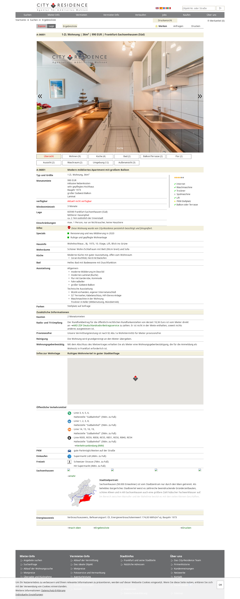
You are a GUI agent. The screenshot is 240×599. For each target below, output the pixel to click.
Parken (40, 306)
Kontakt (178, 576)
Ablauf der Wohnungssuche (38, 568)
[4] (200, 470)
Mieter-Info (54, 14)
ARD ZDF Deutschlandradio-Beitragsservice (96, 325)
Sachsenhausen (45, 470)
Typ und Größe (44, 175)
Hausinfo (41, 244)
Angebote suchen (33, 560)
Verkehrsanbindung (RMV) (90, 445)
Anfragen (178, 26)
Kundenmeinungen (184, 568)
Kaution (40, 316)
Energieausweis (45, 517)
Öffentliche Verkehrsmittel (51, 407)
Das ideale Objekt (83, 564)
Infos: (39, 227)
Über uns (211, 14)
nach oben (75, 527)
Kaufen (186, 14)
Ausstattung (43, 268)
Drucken (195, 26)
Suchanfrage (30, 564)
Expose (42, 26)
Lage (51, 26)
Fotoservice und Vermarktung (89, 572)
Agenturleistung (82, 576)
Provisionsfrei (44, 333)
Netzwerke (179, 572)
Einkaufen (42, 456)
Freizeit (40, 461)
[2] (112, 470)
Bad (38, 262)
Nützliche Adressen (134, 564)
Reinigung (42, 338)
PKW (38, 450)
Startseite (21, 19)
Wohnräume (43, 249)
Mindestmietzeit (45, 206)
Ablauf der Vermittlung (86, 560)
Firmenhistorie (182, 564)
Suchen (27, 14)
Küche (39, 255)
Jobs (164, 14)
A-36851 (40, 34)
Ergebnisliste (49, 19)
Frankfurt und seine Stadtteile (140, 560)
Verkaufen (140, 14)
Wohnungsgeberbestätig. (50, 344)
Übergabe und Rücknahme (38, 576)
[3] (156, 470)
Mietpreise (29, 572)
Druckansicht (165, 20)
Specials (40, 233)
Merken (163, 26)
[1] (68, 470)
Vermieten (81, 14)
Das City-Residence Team (187, 560)
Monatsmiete (43, 180)
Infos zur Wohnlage (48, 353)
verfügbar (42, 201)
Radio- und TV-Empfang (49, 322)
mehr (73, 476)
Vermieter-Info (111, 14)
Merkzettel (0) (216, 20)
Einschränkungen (46, 222)
